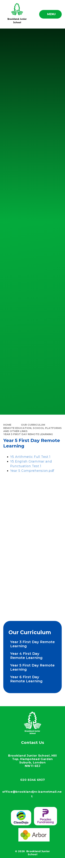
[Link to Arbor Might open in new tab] (34, 834)
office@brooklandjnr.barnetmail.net (32, 794)
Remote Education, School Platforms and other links (32, 430)
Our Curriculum (33, 424)
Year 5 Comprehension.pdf (32, 471)
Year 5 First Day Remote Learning (28, 434)
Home (7, 424)
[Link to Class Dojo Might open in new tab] (21, 817)
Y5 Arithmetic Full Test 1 (30, 457)
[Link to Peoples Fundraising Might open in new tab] (45, 816)
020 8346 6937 (32, 780)
